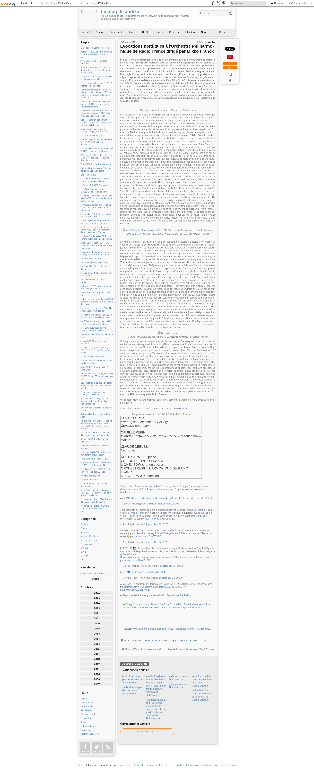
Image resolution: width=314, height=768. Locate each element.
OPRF (83, 551)
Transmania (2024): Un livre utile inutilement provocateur (96, 453)
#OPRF (181, 640)
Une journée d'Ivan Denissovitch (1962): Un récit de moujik (95, 464)
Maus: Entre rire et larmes (92, 356)
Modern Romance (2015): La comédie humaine (96, 361)
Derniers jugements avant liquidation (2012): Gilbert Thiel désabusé (96, 142)
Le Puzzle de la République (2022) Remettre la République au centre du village (96, 302)
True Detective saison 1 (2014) (95, 458)
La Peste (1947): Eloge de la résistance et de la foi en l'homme (96, 221)
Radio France (180, 407)
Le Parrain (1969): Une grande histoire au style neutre (96, 287)
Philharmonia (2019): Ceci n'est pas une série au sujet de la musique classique (95, 401)
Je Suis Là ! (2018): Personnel (94, 185)
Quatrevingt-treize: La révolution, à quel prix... (96, 409)
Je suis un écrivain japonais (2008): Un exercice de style (93, 190)
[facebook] (213, 3)
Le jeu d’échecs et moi (90, 258)
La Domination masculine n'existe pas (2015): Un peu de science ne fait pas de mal (96, 198)
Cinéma (100, 32)
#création (161, 551)
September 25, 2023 (171, 565)
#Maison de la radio (196, 640)
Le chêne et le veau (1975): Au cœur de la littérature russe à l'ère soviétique (96, 245)
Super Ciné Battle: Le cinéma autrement (94, 440)
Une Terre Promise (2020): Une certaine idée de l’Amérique (95, 470)
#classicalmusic (128, 586)
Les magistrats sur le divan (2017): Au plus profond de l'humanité (96, 316)
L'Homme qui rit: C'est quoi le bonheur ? (96, 335)
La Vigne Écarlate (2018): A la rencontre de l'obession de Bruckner (96, 237)
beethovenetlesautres (90, 734)
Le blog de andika (120, 11)
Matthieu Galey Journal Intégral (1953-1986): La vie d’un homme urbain (96, 350)
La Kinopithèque (88, 726)
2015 (97, 648)
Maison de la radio (89, 540)
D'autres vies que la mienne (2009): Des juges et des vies (94, 130)
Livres (132, 32)
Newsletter (207, 32)
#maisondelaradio (159, 586)
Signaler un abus (155, 765)
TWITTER (96, 752)
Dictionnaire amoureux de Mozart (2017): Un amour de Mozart (96, 149)
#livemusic (143, 586)
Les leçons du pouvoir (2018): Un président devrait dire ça (96, 309)
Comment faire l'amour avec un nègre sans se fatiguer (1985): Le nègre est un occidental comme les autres (95, 93)
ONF (82, 559)
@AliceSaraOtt (156, 486)
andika (93, 765)
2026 (97, 592)
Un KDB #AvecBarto (90, 475)
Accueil (86, 32)
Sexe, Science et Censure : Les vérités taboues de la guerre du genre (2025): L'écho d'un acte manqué (96, 424)
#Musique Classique (165, 640)
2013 (97, 658)
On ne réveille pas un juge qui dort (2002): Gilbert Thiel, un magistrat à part (96, 376)
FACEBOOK (85, 752)
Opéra (159, 32)
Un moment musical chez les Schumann (93, 484)
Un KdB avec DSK (89, 479)
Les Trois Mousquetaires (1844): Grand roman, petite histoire (96, 322)
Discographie (116, 32)
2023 (97, 608)
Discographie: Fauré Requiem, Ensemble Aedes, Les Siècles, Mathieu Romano (96, 158)
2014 (97, 653)
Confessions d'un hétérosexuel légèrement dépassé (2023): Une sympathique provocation (96, 113)
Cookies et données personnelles (193, 765)
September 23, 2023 (170, 577)
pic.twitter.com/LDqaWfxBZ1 (146, 536)
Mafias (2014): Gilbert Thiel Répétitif (93, 342)
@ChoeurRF (175, 533)
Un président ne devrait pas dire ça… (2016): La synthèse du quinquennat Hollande (96, 493)
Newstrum (85, 730)
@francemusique (129, 489)
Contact (223, 32)
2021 (97, 618)
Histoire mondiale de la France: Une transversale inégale (95, 180)
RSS (108, 752)
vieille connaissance (155, 83)
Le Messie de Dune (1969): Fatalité (93, 280)
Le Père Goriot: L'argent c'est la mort (95, 293)
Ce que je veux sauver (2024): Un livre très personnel (96, 77)
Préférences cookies (225, 765)
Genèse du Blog (88, 174)
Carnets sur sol (87, 714)
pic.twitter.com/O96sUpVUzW (158, 518)
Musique (84, 532)
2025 (97, 598)
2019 (97, 628)
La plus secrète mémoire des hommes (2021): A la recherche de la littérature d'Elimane (95, 230)
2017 (97, 638)
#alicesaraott (205, 583)
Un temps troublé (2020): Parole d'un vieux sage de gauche (96, 500)
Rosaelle (84, 722)
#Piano (138, 640)
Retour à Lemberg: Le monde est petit (95, 415)
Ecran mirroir (86, 718)
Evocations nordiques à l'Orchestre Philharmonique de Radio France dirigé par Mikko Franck (167, 49)
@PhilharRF (132, 497)
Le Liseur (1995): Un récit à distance (93, 267)
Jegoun (83, 698)
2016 (97, 643)
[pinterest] (224, 3)
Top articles (125, 765)
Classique (85, 555)
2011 (97, 669)
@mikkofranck (149, 497)
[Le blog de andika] (88, 18)
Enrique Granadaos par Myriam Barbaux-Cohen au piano (95, 169)
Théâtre (146, 32)
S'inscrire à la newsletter (134, 663)
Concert (84, 528)
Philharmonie (86, 544)
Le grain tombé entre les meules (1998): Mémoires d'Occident (95, 253)
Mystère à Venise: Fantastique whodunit (143, 649)
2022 (97, 613)
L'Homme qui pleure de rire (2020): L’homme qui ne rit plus (95, 329)
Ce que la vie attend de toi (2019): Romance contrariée (96, 84)
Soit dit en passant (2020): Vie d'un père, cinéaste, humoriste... (95, 433)
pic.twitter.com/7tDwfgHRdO (150, 571)
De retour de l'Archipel (91, 135)
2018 (97, 633)
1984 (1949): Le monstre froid (94, 47)
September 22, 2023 (169, 503)
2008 (97, 679)
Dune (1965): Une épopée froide (95, 164)
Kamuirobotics (87, 702)
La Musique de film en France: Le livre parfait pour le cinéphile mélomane (95, 207)
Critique (84, 548)
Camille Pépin (181, 91)
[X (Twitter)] (218, 3)
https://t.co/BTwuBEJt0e (171, 497)
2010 (97, 674)
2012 (97, 663)
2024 (97, 603)
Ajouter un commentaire (147, 732)
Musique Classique (89, 536)
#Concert (129, 640)
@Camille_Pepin (204, 509)
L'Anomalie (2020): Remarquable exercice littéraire (95, 215)
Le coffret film (87, 706)
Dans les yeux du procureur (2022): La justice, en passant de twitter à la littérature (95, 122)
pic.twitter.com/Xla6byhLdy (135, 589)
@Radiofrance (128, 554)
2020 (97, 623)
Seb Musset (86, 710)
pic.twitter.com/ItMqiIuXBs (200, 497)
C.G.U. (169, 765)
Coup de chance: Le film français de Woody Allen (189, 649)
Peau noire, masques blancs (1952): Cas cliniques (93, 393)
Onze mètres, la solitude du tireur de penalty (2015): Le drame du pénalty (96, 385)
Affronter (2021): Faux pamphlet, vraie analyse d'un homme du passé (96, 54)
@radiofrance (148, 489)
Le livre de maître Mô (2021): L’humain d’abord (96, 274)
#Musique (148, 640)
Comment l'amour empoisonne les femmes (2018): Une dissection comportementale (96, 104)
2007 (97, 684)
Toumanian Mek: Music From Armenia (94, 447)
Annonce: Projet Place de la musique (93, 62)
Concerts (174, 32)
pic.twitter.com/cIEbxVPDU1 (135, 560)
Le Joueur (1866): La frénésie (94, 262)
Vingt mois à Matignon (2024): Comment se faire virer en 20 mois (94, 508)
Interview (190, 32)
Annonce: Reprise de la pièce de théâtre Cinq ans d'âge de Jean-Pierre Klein (95, 70)
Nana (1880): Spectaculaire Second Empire (95, 368)
